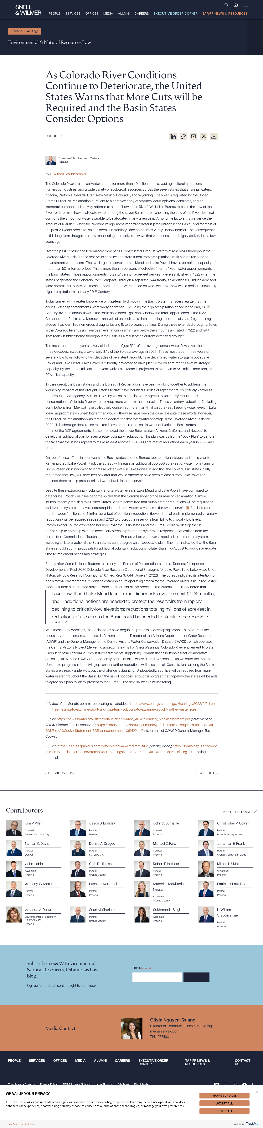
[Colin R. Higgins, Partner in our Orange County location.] (99, 869)
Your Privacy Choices (21, 1084)
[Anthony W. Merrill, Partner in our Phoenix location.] (35, 889)
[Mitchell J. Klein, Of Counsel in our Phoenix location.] (227, 869)
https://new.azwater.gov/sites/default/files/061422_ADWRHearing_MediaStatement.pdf (123, 719)
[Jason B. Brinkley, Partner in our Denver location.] (99, 828)
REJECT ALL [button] (225, 1111)
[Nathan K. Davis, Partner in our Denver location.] (35, 848)
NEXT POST (205, 773)
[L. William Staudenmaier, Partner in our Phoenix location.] (131, 160)
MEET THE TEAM (236, 812)
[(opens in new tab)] (173, 136)
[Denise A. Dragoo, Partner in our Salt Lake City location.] (99, 848)
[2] (57, 659)
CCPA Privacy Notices (76, 1084)
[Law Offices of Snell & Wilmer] (28, 10)
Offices (92, 13)
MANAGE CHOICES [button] (225, 1096)
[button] (256, 1092)
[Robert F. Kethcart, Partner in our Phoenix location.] (163, 869)
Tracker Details (27, 1123)
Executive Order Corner (176, 13)
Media (108, 13)
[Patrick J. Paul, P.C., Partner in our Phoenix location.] (227, 889)
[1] (187, 508)
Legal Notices (104, 1084)
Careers (142, 13)
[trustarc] (252, 1124)
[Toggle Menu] (246, 5)
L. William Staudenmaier (68, 174)
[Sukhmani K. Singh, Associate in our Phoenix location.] (163, 914)
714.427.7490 (159, 1037)
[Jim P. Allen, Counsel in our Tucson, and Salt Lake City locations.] (35, 828)
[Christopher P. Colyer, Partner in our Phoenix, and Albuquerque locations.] (227, 828)
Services (73, 13)
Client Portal (141, 1084)
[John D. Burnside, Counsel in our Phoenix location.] (163, 828)
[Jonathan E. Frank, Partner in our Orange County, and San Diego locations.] (227, 848)
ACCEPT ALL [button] (224, 1103)
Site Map (123, 1084)
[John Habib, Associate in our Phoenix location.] (35, 869)
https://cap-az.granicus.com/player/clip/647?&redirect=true (103, 746)
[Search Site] (226, 5)
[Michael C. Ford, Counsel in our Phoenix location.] (163, 848)
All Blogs (33, 31)
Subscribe (196, 977)
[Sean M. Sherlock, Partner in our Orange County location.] (99, 914)
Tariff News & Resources (225, 13)
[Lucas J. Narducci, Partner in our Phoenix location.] (99, 889)
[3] (171, 659)
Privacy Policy (49, 1084)
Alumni (124, 13)
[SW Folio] (236, 5)
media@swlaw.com (164, 1031)
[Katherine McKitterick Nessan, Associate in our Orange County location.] (163, 891)
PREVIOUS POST (61, 773)
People (54, 13)
